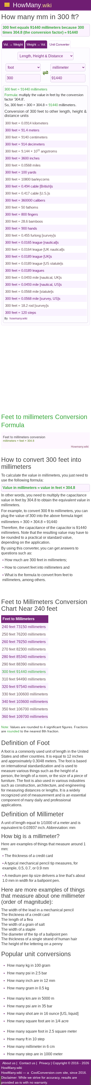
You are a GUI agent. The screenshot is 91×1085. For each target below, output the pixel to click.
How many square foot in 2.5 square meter (42, 1031)
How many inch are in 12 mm (31, 981)
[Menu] (7, 4)
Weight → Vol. (36, 44)
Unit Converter (59, 44)
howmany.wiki (18, 318)
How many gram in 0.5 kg (28, 988)
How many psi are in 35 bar (29, 1006)
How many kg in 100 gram (28, 965)
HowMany (32, 5)
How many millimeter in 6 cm (31, 1047)
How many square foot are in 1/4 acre (38, 1021)
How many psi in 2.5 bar (27, 973)
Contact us (27, 1063)
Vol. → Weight (13, 44)
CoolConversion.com (46, 1072)
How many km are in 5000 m (30, 998)
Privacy (44, 1063)
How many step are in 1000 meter (35, 1054)
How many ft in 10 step (26, 1039)
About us (8, 1063)
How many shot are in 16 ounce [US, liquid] (42, 1014)
